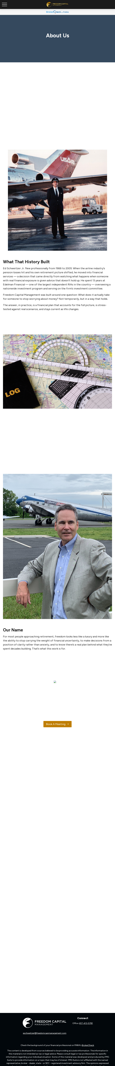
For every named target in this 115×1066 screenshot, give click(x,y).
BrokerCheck (88, 1045)
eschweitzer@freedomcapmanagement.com (44, 1033)
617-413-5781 (86, 1023)
